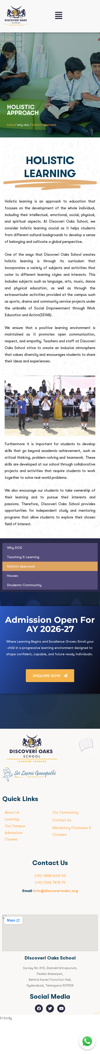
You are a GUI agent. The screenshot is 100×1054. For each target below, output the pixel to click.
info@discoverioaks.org (55, 891)
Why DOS (14, 548)
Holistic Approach (21, 566)
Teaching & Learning (23, 557)
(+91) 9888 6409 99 (50, 876)
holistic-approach (44, 124)
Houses (12, 576)
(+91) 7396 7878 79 (50, 883)
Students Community (24, 585)
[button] (75, 15)
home (10, 124)
